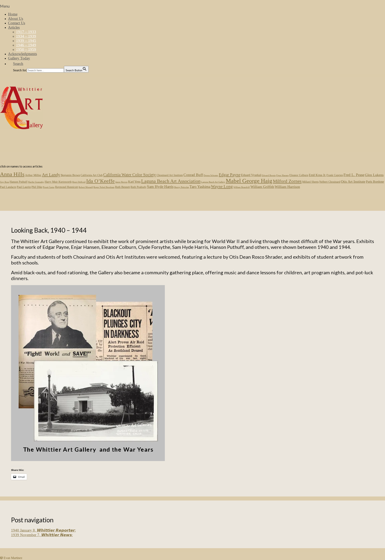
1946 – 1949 (26, 45)
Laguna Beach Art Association (171, 181)
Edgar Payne (229, 174)
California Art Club (92, 175)
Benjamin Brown (70, 175)
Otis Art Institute (353, 182)
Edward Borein (269, 175)
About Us (15, 18)
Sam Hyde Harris (160, 187)
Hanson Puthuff (18, 181)
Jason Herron (121, 182)
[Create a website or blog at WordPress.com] (1, 558)
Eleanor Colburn (298, 175)
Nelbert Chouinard (329, 181)
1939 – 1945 (26, 40)
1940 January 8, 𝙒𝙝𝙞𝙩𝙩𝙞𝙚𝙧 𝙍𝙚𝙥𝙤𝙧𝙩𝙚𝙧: (43, 530)
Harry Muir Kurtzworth (58, 181)
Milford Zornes (287, 181)
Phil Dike (36, 187)
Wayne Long (222, 186)
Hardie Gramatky (36, 182)
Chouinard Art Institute (170, 175)
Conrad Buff (193, 175)
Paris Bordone (375, 181)
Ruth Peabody (138, 187)
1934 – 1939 (26, 36)
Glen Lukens (374, 175)
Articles (14, 27)
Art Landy (51, 174)
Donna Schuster (211, 175)
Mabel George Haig (249, 181)
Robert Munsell (86, 187)
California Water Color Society (129, 175)
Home (12, 14)
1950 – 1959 (26, 49)
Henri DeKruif (79, 182)
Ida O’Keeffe (100, 181)
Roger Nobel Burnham (103, 187)
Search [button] (18, 64)
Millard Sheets (310, 181)
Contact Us (16, 23)
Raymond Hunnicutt (66, 187)
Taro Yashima (199, 187)
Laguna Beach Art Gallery (213, 182)
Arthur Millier (33, 175)
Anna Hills (12, 174)
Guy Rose (4, 182)
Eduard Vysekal (251, 175)
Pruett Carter (49, 187)
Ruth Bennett (122, 187)
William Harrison (287, 187)
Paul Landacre (8, 187)
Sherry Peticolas (181, 187)
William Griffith (262, 187)
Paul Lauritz (24, 187)
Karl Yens (134, 181)
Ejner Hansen (282, 175)
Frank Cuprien (334, 175)
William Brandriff (241, 187)
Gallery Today (19, 58)
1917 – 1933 (26, 32)
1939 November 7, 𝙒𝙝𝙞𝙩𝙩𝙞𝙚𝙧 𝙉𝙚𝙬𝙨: (42, 535)
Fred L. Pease (353, 175)
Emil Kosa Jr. (317, 175)
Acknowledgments (22, 54)
